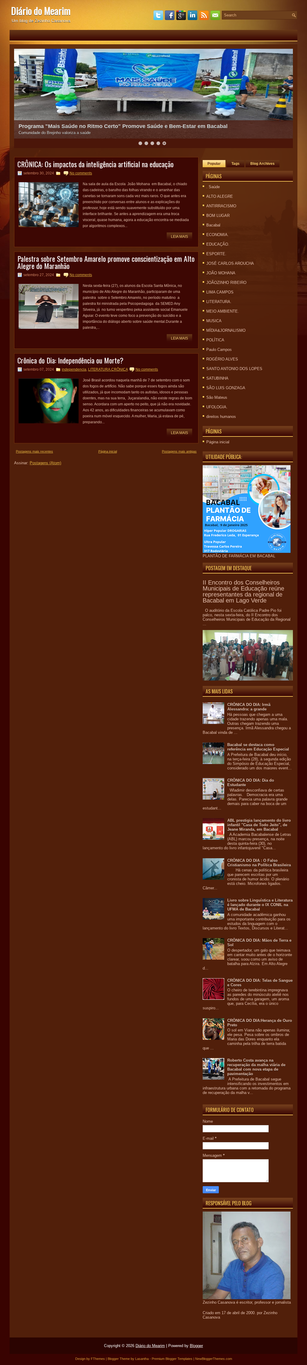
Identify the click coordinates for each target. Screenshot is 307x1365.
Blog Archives (262, 164)
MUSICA (214, 321)
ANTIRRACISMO (221, 206)
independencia (74, 369)
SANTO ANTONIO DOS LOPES (234, 368)
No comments (81, 173)
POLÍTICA (215, 340)
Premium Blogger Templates (172, 1359)
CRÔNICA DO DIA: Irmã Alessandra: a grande (248, 706)
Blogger (196, 1345)
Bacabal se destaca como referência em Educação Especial (258, 746)
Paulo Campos (219, 349)
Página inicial (107, 451)
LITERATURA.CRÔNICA (108, 369)
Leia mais (179, 237)
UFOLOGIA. (217, 407)
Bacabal (213, 225)
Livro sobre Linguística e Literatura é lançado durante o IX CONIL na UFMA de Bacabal (260, 904)
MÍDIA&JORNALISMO (226, 330)
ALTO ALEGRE (219, 196)
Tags (235, 164)
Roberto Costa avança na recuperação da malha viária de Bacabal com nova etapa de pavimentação (256, 1067)
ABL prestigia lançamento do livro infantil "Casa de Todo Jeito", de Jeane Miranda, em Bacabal (259, 825)
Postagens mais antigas (179, 451)
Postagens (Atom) (45, 463)
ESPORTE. (216, 254)
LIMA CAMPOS (220, 292)
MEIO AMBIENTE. (222, 311)
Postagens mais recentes (34, 451)
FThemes (98, 1359)
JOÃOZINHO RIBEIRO (226, 282)
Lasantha (142, 1359)
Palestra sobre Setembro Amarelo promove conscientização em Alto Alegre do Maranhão (106, 262)
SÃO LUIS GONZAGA (225, 388)
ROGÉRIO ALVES (222, 359)
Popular (214, 164)
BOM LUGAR (218, 215)
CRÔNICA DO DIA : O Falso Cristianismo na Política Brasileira (259, 862)
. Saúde (213, 187)
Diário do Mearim (40, 11)
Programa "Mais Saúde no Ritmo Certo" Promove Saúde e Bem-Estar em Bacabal (123, 126)
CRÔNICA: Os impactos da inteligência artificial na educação (95, 164)
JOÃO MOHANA (220, 273)
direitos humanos (221, 416)
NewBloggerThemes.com (213, 1359)
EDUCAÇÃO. (217, 244)
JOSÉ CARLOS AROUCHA (230, 263)
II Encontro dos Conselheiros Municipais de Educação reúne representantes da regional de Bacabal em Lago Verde (243, 591)
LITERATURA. (218, 301)
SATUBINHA (217, 378)
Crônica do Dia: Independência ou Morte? (70, 360)
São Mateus (216, 397)
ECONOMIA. (217, 234)
